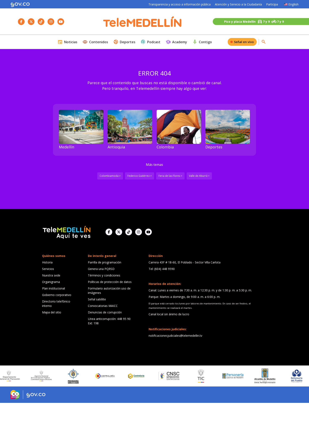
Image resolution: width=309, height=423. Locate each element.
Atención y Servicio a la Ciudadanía (238, 4)
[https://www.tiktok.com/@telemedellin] (128, 232)
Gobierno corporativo (56, 295)
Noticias (67, 42)
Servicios (48, 269)
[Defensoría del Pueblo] (286, 376)
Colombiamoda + (110, 176)
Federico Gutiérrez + (139, 176)
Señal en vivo (244, 42)
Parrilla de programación (104, 262)
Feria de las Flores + (170, 176)
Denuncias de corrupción (105, 312)
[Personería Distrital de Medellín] (222, 376)
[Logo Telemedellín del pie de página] (66, 232)
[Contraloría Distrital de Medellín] (127, 376)
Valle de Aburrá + (199, 176)
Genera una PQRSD (101, 269)
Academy (176, 42)
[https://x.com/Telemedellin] (118, 232)
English (293, 4)
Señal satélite (97, 299)
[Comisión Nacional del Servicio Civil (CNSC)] (159, 376)
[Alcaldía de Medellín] (254, 376)
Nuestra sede (51, 275)
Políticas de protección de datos (110, 282)
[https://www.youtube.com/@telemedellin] (148, 232)
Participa (272, 4)
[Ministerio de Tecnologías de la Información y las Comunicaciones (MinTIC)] (191, 376)
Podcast (150, 42)
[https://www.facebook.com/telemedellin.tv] (109, 232)
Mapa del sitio (51, 312)
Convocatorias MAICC (103, 306)
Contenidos (95, 42)
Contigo (202, 42)
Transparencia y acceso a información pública (179, 4)
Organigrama (51, 282)
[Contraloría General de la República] (95, 376)
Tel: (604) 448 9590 (162, 269)
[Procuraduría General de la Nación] (63, 376)
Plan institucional (53, 288)
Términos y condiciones (104, 275)
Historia (47, 262)
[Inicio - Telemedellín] (142, 21)
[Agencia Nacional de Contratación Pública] (31, 376)
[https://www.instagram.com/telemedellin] (138, 232)
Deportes (124, 42)
